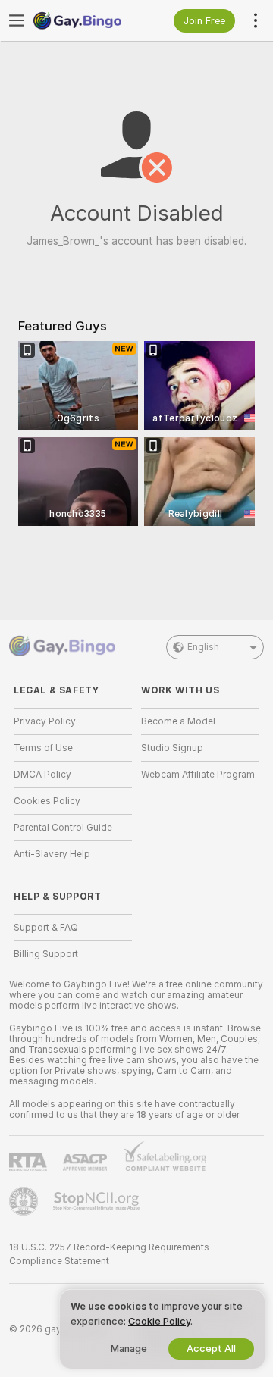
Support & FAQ (46, 927)
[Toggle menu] (16, 20)
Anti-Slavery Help (52, 854)
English (203, 647)
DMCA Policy (42, 774)
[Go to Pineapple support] (25, 1201)
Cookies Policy (47, 801)
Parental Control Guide (63, 827)
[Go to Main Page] (84, 20)
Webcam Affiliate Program (198, 774)
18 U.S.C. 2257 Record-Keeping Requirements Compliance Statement (109, 1254)
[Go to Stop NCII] (98, 1201)
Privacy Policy (45, 721)
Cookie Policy (159, 1321)
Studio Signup (172, 748)
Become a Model (178, 721)
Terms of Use (43, 748)
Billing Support (46, 954)
